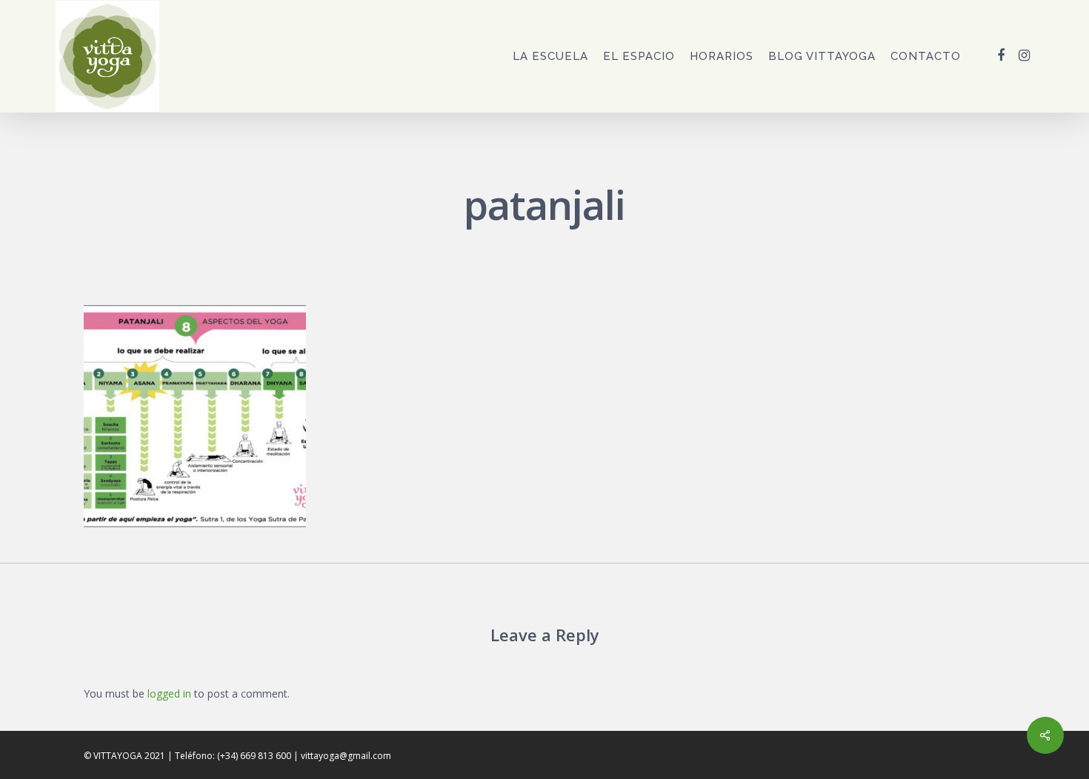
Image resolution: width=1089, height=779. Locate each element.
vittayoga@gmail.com (346, 755)
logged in (169, 693)
